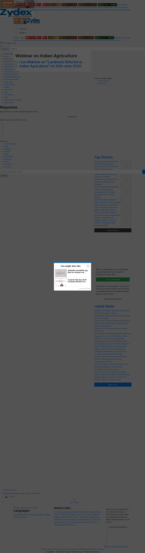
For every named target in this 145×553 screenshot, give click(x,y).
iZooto (88, 288)
